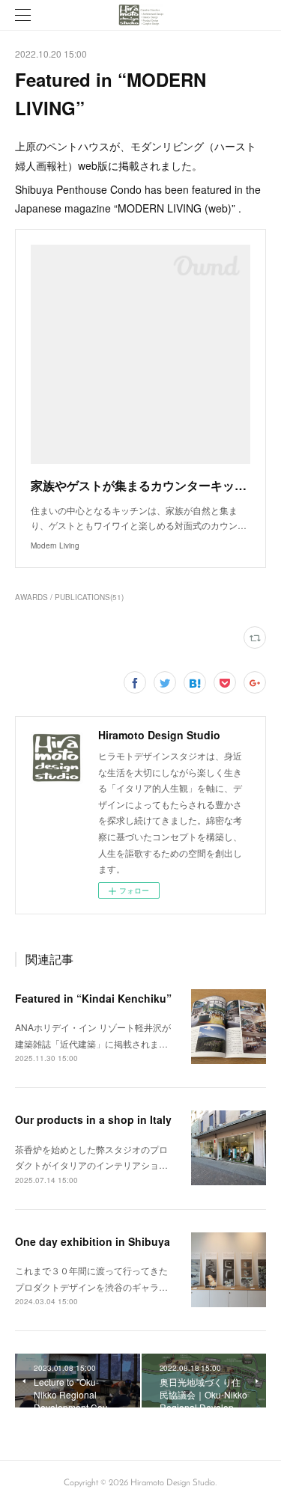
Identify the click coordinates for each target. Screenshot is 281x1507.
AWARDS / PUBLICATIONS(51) (69, 597)
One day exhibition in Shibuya (92, 1241)
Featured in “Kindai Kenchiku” (93, 998)
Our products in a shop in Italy (93, 1119)
